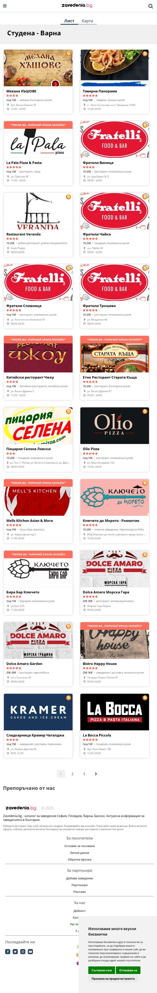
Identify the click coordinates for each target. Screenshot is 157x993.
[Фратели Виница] (114, 153)
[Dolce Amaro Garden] (38, 654)
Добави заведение (79, 878)
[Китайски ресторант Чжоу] (38, 368)
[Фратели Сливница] (38, 296)
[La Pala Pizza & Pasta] (38, 153)
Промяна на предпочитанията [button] (113, 978)
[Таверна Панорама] (114, 82)
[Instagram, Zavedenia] (22, 951)
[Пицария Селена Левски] (38, 439)
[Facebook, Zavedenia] (7, 951)
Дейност (80, 911)
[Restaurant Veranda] (38, 225)
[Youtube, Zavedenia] (30, 951)
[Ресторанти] (77, 6)
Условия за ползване (79, 846)
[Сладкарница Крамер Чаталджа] (38, 726)
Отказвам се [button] (128, 970)
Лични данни (79, 853)
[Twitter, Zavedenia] (15, 951)
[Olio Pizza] (114, 439)
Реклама (79, 892)
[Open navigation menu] (5, 6)
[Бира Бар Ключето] (38, 583)
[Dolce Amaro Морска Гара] (114, 583)
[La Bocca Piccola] (114, 726)
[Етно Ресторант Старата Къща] (114, 368)
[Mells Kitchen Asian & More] (38, 511)
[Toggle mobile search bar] (150, 6)
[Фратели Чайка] (114, 225)
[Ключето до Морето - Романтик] (114, 511)
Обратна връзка (79, 859)
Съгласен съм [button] (102, 970)
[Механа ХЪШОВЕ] (38, 82)
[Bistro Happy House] (114, 654)
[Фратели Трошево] (114, 296)
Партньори (79, 885)
